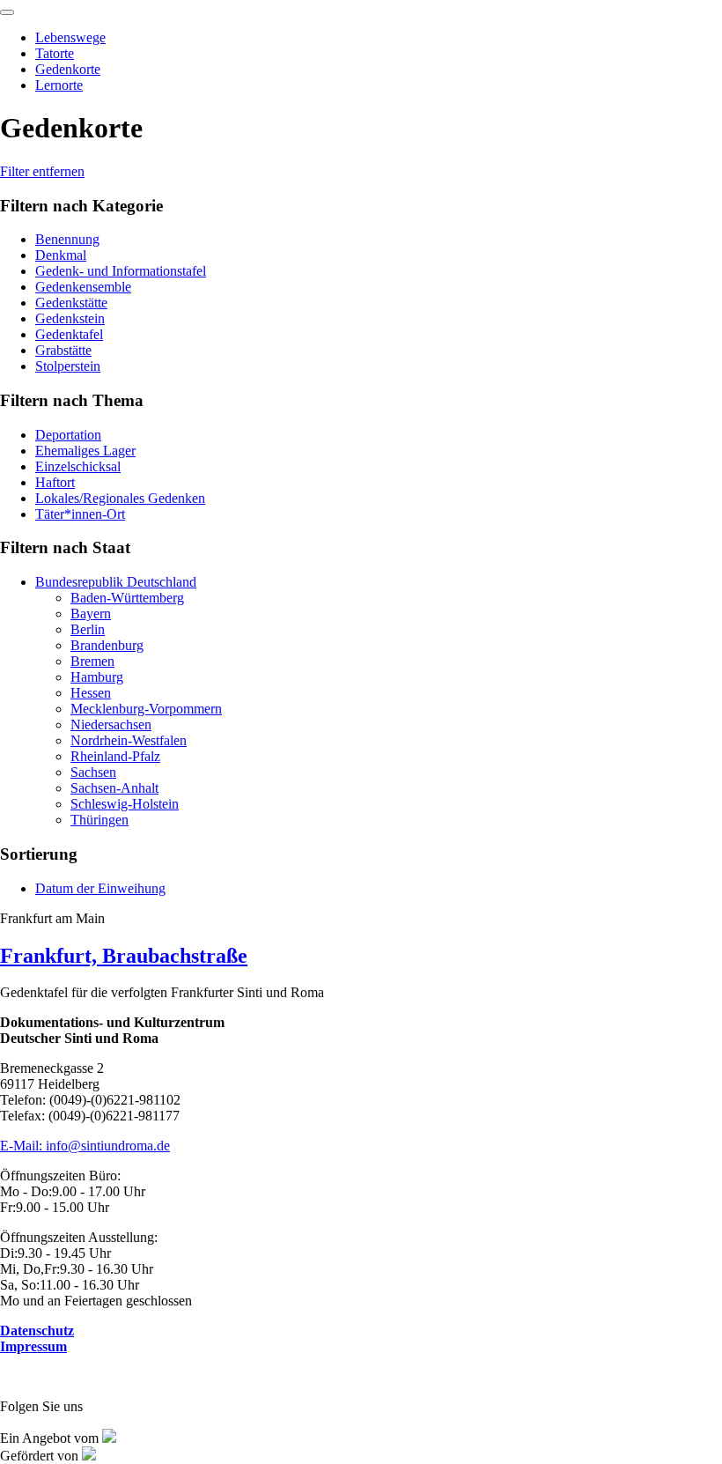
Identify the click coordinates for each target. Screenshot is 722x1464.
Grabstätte (63, 350)
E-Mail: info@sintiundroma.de (85, 1145)
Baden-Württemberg (127, 597)
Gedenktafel (69, 334)
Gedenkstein (70, 318)
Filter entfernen (42, 171)
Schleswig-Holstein (124, 803)
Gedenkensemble (83, 286)
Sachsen (93, 772)
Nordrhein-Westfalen (128, 740)
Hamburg (96, 676)
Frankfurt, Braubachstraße (123, 955)
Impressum (33, 1346)
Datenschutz (37, 1330)
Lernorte (59, 85)
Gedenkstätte (71, 302)
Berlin (87, 629)
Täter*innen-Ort (80, 513)
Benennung (67, 239)
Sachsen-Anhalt (114, 787)
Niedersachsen (110, 724)
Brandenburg (107, 645)
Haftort (55, 482)
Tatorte (54, 53)
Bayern (90, 613)
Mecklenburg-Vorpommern (146, 708)
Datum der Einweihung (100, 888)
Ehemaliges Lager (85, 450)
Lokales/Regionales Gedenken (120, 498)
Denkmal (60, 255)
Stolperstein (67, 366)
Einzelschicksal (78, 466)
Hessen (90, 692)
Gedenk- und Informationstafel (120, 270)
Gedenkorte (67, 69)
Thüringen (99, 819)
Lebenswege (70, 37)
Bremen (92, 661)
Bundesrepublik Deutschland (115, 581)
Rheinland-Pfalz (115, 756)
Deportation (68, 434)
